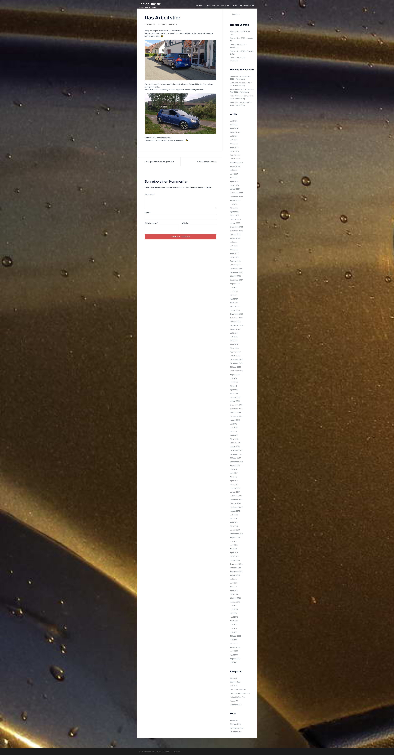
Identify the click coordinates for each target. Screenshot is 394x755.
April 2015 (234, 553)
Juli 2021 (233, 287)
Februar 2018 (235, 443)
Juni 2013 (234, 609)
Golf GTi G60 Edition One (240, 693)
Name (148, 213)
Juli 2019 (233, 378)
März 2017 (234, 484)
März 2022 (234, 257)
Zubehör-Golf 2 (236, 705)
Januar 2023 (235, 223)
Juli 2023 (233, 204)
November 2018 (236, 409)
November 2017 (236, 454)
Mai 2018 (233, 431)
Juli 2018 (233, 424)
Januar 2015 (235, 560)
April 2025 (234, 147)
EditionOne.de (150, 4)
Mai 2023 (234, 208)
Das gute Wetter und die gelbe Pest (160, 162)
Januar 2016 (235, 530)
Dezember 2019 (236, 359)
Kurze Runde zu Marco (206, 162)
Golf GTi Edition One (212, 5)
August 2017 (235, 465)
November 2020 (236, 318)
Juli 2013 (233, 606)
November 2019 (236, 363)
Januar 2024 (235, 189)
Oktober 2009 (235, 636)
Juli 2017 (233, 469)
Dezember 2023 (236, 193)
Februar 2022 (235, 261)
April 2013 (234, 617)
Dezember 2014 (236, 564)
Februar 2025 (235, 155)
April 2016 (234, 522)
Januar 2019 (235, 401)
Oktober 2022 (235, 234)
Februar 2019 (235, 397)
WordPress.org (236, 732)
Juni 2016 (234, 515)
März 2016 (234, 526)
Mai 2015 (233, 549)
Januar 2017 (235, 492)
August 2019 (235, 375)
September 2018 (236, 416)
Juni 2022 (234, 246)
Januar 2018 (235, 447)
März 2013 (234, 621)
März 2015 (234, 556)
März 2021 (234, 303)
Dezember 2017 (236, 450)
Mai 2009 (234, 643)
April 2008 (234, 655)
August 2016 (235, 511)
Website (185, 223)
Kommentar (150, 194)
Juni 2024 (234, 174)
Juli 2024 (233, 170)
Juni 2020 (234, 337)
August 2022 (235, 238)
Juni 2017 (234, 473)
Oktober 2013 (235, 598)
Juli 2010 (233, 632)
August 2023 (235, 200)
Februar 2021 (235, 306)
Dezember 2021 (236, 269)
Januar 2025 (235, 159)
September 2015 (236, 534)
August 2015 (235, 537)
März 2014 (234, 594)
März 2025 (234, 151)
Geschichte (225, 5)
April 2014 (234, 590)
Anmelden (234, 720)
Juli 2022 (233, 242)
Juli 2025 (233, 136)
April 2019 (234, 390)
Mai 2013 (233, 613)
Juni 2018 (234, 428)
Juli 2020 (233, 333)
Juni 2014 (234, 583)
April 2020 (234, 344)
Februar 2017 (235, 488)
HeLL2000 (151, 24)
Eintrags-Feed (235, 724)
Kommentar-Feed (236, 728)
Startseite (199, 5)
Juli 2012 (233, 625)
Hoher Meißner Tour (238, 697)
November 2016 (236, 500)
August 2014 (235, 575)
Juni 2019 (234, 382)
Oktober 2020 (235, 322)
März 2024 (234, 185)
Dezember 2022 (236, 227)
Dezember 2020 (236, 314)
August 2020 (235, 329)
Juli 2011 (233, 628)
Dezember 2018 (236, 405)
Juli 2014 (233, 579)
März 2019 (234, 394)
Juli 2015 (233, 541)
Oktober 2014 (235, 568)
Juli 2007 (233, 662)
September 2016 (236, 507)
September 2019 (236, 371)
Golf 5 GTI (173, 24)
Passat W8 (234, 701)
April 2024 (234, 181)
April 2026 (234, 128)
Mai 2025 (234, 144)
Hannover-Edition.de (247, 5)
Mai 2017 (233, 477)
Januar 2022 (235, 265)
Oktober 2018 (235, 412)
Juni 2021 (234, 291)
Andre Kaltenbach (237, 89)
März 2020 (234, 348)
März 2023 (234, 215)
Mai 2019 (233, 386)
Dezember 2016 (236, 496)
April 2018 (234, 435)
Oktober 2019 (235, 367)
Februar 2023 (235, 219)
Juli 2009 (233, 640)
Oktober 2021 (235, 276)
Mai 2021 (233, 295)
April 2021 (234, 299)
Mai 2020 (234, 340)
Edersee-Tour (235, 682)
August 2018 (235, 420)
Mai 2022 (234, 250)
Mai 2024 (234, 178)
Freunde (234, 5)
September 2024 (236, 162)
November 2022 (236, 231)
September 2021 (236, 280)
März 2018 (234, 439)
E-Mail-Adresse (151, 223)
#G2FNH (233, 678)
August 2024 (235, 166)
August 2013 (235, 602)
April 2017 (234, 481)
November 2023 (236, 197)
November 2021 (236, 272)
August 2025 (235, 132)
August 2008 (235, 647)
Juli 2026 (233, 121)
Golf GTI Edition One (238, 689)
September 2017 (236, 462)
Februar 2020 (235, 352)
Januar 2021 (235, 310)
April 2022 (234, 253)
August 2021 (235, 284)
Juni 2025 (234, 140)
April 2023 (234, 212)
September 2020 (236, 325)
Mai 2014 (233, 587)
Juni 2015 (234, 545)
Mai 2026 (234, 125)
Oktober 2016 (235, 503)
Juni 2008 (234, 651)
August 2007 (235, 659)
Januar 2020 (235, 356)
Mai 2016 (233, 518)
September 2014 (236, 572)
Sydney (177, 751)
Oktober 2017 (235, 458)
